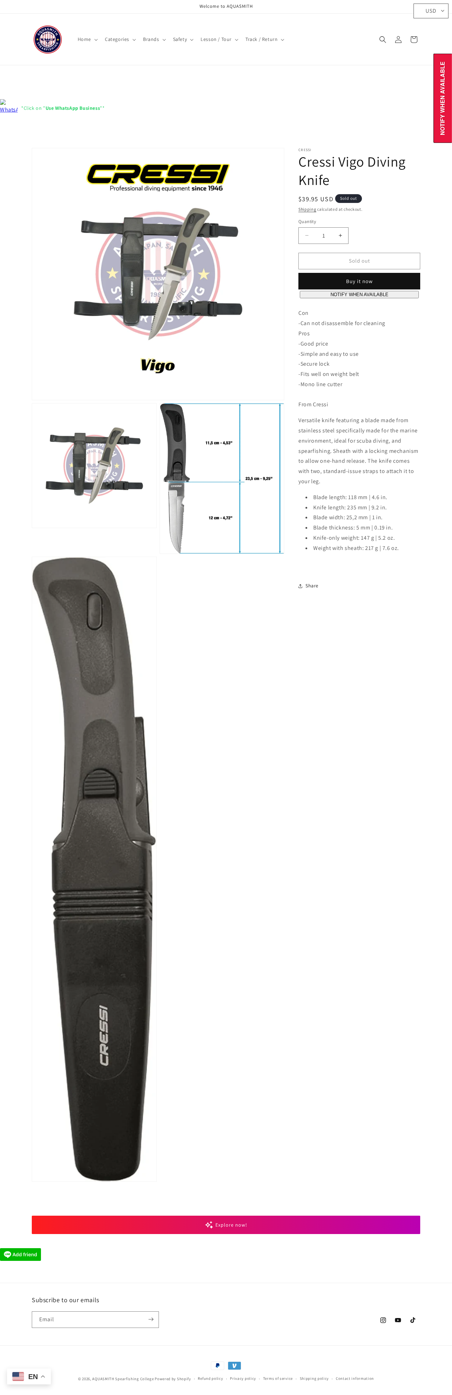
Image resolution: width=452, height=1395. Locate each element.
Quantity (307, 221)
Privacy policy (243, 1378)
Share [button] (312, 585)
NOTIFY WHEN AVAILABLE (359, 294)
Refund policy (210, 1378)
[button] (87, 39)
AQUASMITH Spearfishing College (123, 1378)
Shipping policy (314, 1378)
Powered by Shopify (173, 1378)
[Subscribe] (151, 1319)
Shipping (307, 209)
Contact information (355, 1378)
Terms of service (278, 1378)
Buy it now (359, 281)
